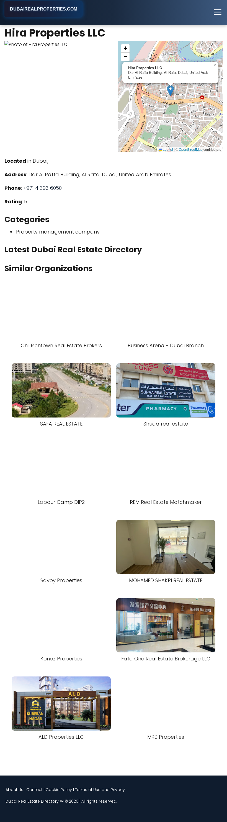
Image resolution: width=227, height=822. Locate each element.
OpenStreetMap (191, 149)
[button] (170, 90)
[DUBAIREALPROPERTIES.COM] (43, 17)
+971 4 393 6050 (42, 188)
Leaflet (167, 149)
